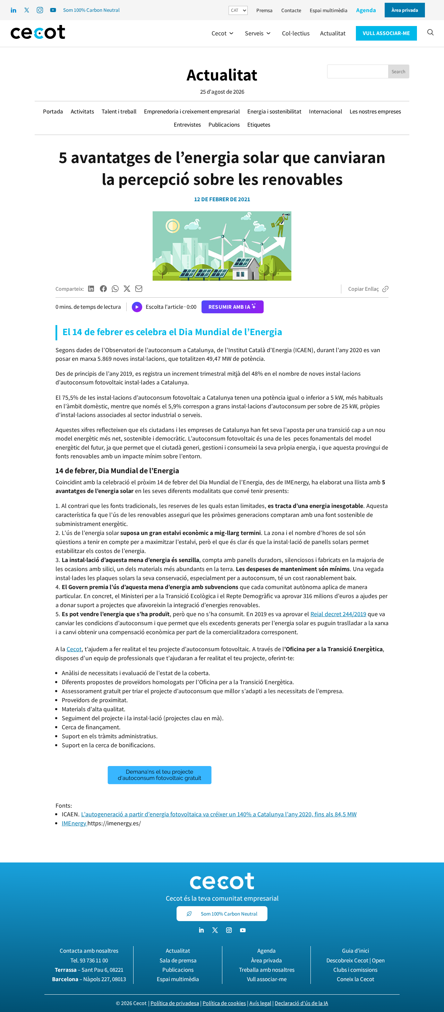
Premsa (264, 10)
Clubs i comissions (355, 969)
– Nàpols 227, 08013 (89, 979)
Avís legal (260, 1003)
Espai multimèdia (329, 10)
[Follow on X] (215, 930)
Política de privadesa (175, 1003)
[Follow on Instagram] (228, 930)
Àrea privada (266, 960)
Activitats (82, 111)
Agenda (366, 10)
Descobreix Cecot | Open (355, 960)
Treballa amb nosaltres (266, 969)
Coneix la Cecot (355, 979)
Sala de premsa (178, 960)
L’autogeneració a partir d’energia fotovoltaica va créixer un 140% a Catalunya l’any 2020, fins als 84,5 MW (219, 814)
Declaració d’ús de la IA (301, 1003)
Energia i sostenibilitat (274, 111)
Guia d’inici (355, 950)
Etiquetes (258, 124)
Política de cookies (224, 1003)
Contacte (291, 10)
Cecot (74, 649)
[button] (223, 33)
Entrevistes (187, 124)
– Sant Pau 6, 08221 (89, 969)
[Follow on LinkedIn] (201, 930)
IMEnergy (74, 823)
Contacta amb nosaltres (89, 950)
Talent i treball (119, 111)
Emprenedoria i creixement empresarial (192, 111)
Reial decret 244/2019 (338, 614)
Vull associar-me (267, 979)
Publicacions (224, 124)
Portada (53, 111)
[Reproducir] (137, 307)
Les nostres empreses (375, 111)
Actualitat (222, 74)
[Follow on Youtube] (242, 930)
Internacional (325, 111)
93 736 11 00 (94, 960)
